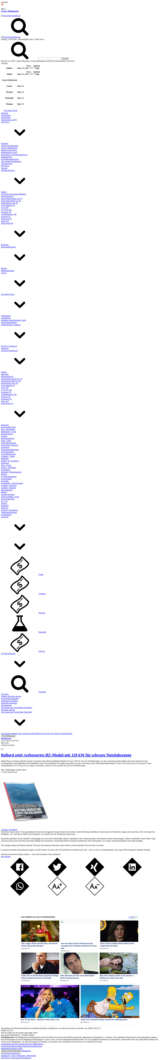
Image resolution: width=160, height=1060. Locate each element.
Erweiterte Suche (10, 110)
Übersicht (5, 348)
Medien (4, 268)
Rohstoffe (5, 506)
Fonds (40, 574)
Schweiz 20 (5, 216)
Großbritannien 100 (8, 214)
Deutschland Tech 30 (9, 203)
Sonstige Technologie (9, 510)
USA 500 (4, 208)
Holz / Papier (6, 465)
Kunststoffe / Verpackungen (12, 483)
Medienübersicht (7, 271)
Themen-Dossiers (8, 170)
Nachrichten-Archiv (15, 1048)
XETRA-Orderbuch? (9, 351)
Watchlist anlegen (8, 710)
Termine (4, 168)
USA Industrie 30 (8, 205)
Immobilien (5, 470)
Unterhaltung (6, 515)
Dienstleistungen (7, 438)
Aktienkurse (6, 316)
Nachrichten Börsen (9, 1046)
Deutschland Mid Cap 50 (11, 201)
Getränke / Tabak (8, 456)
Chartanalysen (6, 164)
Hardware (5, 463)
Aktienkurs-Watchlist (9, 701)
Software (4, 508)
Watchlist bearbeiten (9, 703)
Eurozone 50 (6, 212)
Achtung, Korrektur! (9, 830)
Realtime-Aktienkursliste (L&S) (13, 320)
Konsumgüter (6, 479)
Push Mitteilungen (8, 736)
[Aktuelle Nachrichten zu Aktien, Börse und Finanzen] (10, 16)
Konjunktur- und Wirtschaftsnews (14, 155)
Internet (4, 474)
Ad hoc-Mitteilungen (9, 11)
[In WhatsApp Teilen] (19, 895)
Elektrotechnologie (8, 443)
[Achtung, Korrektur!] (24, 827)
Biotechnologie (7, 434)
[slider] (4, 747)
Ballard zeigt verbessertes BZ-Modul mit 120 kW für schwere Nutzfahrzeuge (66, 755)
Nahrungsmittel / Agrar (10, 497)
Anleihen (42, 594)
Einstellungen (6, 705)
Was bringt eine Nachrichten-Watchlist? (16, 708)
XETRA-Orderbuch (9, 346)
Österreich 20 (6, 219)
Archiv (3, 273)
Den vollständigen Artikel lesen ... (14, 770)
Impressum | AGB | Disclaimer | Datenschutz (18, 1056)
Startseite (4, 113)
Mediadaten (26, 1051)
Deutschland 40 (7, 196)
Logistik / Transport (8, 485)
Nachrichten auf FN (9, 120)
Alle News (5, 122)
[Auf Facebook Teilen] (19, 876)
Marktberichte (6, 157)
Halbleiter (5, 459)
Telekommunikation (9, 512)
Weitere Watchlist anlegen (11, 696)
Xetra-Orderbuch (20, 1044)
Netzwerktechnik (7, 499)
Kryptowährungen (8, 653)
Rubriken (4, 143)
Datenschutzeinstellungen (11, 1051)
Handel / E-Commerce (10, 461)
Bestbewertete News (9, 150)
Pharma (4, 503)
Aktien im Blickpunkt (9, 146)
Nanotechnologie (7, 494)
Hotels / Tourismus (8, 467)
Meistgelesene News (9, 152)
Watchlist (42, 692)
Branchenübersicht (8, 247)
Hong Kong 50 (7, 223)
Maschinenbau (6, 490)
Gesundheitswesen (8, 454)
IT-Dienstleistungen (8, 476)
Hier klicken (6, 856)
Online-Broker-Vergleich (11, 325)
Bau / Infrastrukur (8, 429)
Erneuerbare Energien (9, 445)
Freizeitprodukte (7, 452)
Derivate (41, 613)
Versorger (5, 517)
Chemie (4, 436)
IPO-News (5, 166)
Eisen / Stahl (6, 441)
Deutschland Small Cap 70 (11, 199)
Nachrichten (6, 115)
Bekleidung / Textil (8, 432)
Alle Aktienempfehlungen (11, 161)
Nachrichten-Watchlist (9, 699)
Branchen (5, 245)
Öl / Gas (4, 501)
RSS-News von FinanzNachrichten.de (16, 1058)
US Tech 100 (6, 210)
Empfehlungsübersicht (10, 159)
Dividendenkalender (9, 322)
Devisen (41, 651)
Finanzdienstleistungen (10, 450)
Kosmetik (5, 481)
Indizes (4, 192)
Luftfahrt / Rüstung (8, 488)
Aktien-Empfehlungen (25, 1046)
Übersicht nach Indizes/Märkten (13, 194)
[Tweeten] (57, 876)
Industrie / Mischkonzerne (11, 472)
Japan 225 (5, 221)
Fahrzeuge (5, 447)
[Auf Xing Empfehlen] (95, 876)
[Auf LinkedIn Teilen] (132, 876)
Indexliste (5, 374)
